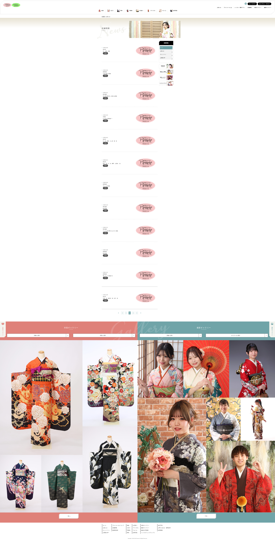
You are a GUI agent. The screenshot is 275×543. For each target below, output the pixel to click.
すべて (161, 47)
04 (133, 313)
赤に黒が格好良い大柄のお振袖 (110, 96)
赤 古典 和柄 (107, 51)
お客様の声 (162, 57)
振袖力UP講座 (144, 530)
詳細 (105, 53)
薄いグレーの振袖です (108, 275)
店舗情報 (250, 7)
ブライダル (152, 10)
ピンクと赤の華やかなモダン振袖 (110, 230)
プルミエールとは (228, 7)
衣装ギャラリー (257, 7)
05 (137, 313)
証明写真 (175, 10)
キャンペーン (163, 54)
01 (122, 313)
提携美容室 (115, 530)
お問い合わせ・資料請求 (164, 527)
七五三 (112, 10)
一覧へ (69, 516)
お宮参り (141, 10)
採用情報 (160, 530)
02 (126, 313)
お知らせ (219, 7)
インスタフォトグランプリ (148, 532)
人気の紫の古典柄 (107, 73)
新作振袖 (105, 208)
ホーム (104, 525)
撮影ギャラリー (267, 7)
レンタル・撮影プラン (240, 7)
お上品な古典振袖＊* (107, 118)
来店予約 (160, 525)
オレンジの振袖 (106, 186)
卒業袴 (130, 10)
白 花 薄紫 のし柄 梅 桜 (110, 141)
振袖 (102, 10)
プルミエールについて (118, 525)
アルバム (164, 10)
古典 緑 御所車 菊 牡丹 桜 (110, 298)
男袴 (121, 10)
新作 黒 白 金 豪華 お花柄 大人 (112, 163)
